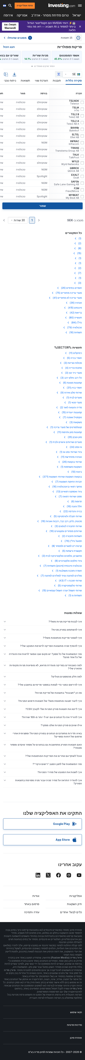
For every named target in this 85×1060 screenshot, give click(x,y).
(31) (74, 387)
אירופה (8, 15)
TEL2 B (74, 116)
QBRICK (73, 169)
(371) (62, 476)
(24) (76, 446)
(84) (76, 322)
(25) (75, 437)
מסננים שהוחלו (19, 37)
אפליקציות (75, 896)
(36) (76, 302)
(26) (71, 287)
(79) (74, 327)
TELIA (75, 109)
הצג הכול (9, 46)
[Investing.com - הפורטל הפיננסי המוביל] (61, 5)
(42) (76, 312)
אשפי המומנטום (69, 55)
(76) (73, 540)
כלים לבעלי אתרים (71, 912)
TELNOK (74, 102)
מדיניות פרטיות (74, 1024)
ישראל (77, 15)
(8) (80, 248)
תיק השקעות (74, 904)
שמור (42, 205)
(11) (75, 352)
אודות (35, 896)
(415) (75, 307)
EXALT (75, 176)
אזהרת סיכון (76, 1037)
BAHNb (74, 129)
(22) (72, 511)
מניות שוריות (40, 55)
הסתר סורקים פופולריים (44, 66)
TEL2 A (72, 122)
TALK (74, 156)
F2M (72, 190)
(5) (74, 357)
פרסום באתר (31, 904)
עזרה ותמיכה (31, 912)
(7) (80, 273)
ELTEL (74, 136)
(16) (75, 332)
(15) (79, 253)
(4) (73, 367)
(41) (67, 297)
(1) (80, 238)
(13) (69, 491)
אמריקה (22, 15)
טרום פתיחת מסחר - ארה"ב (50, 15)
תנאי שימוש (76, 1012)
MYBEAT (72, 196)
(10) (76, 471)
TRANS (67, 149)
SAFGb (66, 183)
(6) (72, 382)
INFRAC (74, 142)
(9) (71, 392)
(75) (69, 292)
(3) (80, 282)
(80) (75, 317)
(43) (70, 580)
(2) (80, 243)
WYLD (70, 163)
